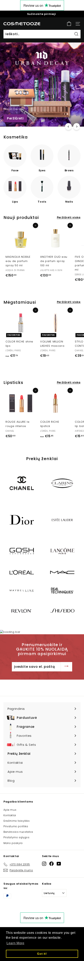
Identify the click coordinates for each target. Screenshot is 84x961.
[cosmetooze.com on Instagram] (44, 864)
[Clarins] (62, 483)
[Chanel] (22, 483)
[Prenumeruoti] (66, 666)
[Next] (76, 126)
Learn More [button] (15, 943)
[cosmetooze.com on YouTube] (59, 864)
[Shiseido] (62, 610)
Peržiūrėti (15, 118)
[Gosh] (22, 551)
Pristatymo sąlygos (16, 837)
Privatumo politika (15, 826)
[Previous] (68, 126)
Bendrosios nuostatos (18, 832)
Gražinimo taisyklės (16, 821)
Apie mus (9, 810)
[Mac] (62, 572)
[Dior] (22, 520)
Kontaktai (9, 815)
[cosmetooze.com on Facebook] (51, 864)
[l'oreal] (22, 572)
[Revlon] (22, 610)
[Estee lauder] (62, 520)
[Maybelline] (22, 590)
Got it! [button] (42, 953)
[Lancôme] (62, 551)
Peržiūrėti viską (69, 217)
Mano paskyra (13, 843)
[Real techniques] (62, 590)
